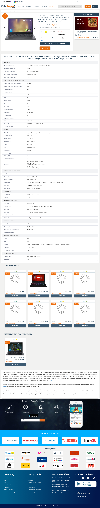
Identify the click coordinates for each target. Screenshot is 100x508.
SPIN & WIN (19, 1)
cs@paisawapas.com (82, 498)
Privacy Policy (7, 487)
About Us (6, 478)
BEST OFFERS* (52, 6)
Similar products (11, 265)
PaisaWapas (45, 506)
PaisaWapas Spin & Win (58, 492)
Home (30, 478)
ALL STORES (28, 6)
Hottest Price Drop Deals (35, 489)
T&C (42, 40)
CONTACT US (88, 1)
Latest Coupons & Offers (35, 482)
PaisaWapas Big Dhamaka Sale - (61, 478)
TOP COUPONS (44, 6)
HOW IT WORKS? (81, 1)
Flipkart (54, 25)
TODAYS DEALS (36, 6)
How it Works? (7, 485)
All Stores (31, 480)
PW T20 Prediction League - (60, 490)
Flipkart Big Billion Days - (59, 484)
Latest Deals (32, 487)
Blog (5, 480)
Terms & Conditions (8, 489)
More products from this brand (18, 334)
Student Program (33, 492)
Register (88, 6)
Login (94, 6)
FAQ (5, 482)
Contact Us (83, 493)
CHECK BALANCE (73, 1)
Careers (30, 485)
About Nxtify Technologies (10, 492)
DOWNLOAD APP (94, 1)
